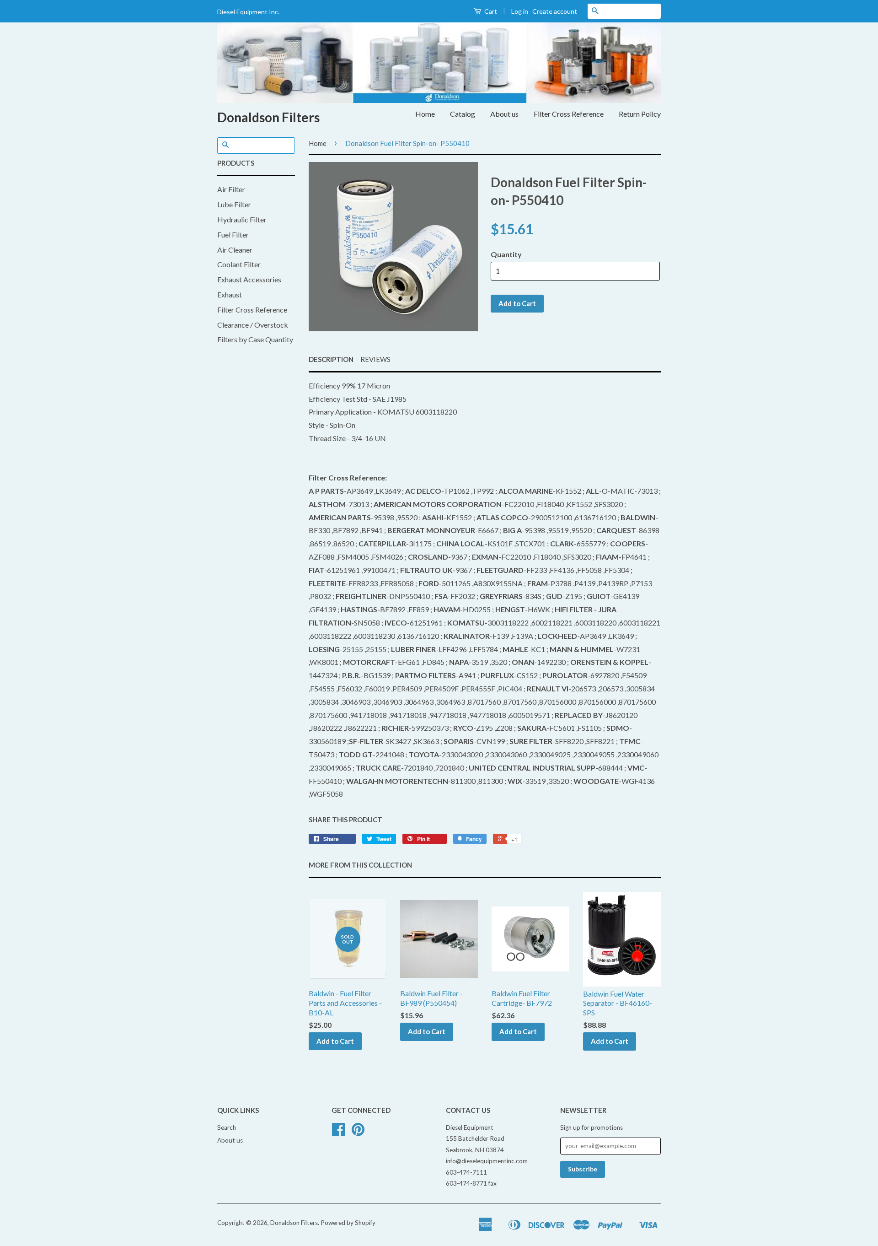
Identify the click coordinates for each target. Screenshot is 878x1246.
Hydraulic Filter (242, 219)
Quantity (506, 254)
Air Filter (231, 189)
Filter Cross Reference (569, 113)
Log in (519, 11)
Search (226, 1127)
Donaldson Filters (268, 117)
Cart (490, 11)
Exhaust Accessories (249, 279)
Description (331, 359)
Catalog (462, 113)
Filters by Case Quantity (255, 339)
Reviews (375, 359)
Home (425, 113)
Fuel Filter (233, 234)
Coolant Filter (239, 264)
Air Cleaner (234, 249)
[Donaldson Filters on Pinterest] (358, 1132)
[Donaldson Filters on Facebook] (338, 1132)
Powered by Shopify (348, 1222)
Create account (554, 11)
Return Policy (640, 113)
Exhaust (229, 294)
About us (504, 113)
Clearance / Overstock (252, 324)
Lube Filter (234, 204)
